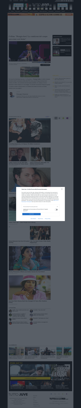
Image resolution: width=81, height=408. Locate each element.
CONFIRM (31, 214)
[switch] (56, 210)
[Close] (62, 189)
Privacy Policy (47, 218)
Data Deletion (33, 218)
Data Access (40, 218)
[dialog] (40, 204)
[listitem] (40, 206)
